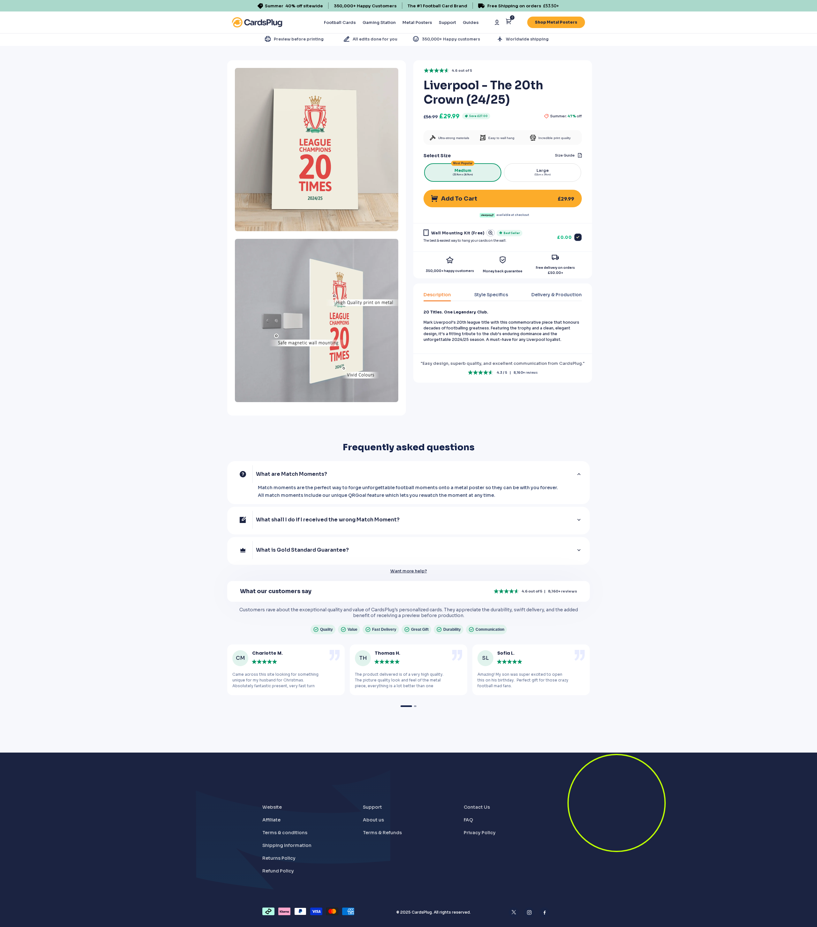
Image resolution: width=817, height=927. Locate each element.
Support (447, 22)
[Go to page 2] (415, 706)
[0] (508, 22)
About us (373, 820)
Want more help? (408, 571)
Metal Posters (417, 22)
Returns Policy (279, 858)
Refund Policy (278, 871)
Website (272, 807)
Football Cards (340, 22)
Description (437, 295)
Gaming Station (379, 22)
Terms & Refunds (382, 832)
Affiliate (271, 820)
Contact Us (477, 807)
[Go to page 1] (406, 706)
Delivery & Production (556, 295)
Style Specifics (491, 295)
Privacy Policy (480, 832)
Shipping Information (286, 845)
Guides (471, 22)
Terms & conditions (284, 832)
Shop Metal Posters (556, 22)
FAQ (468, 820)
